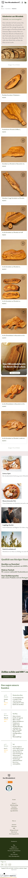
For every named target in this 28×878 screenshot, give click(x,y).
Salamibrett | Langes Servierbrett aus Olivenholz (13, 198)
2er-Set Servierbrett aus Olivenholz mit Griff (12, 232)
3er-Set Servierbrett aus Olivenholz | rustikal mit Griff (13, 438)
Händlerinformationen (14, 849)
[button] (8, 676)
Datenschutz (14, 826)
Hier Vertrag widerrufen (14, 834)
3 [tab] (14, 91)
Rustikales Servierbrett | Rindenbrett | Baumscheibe (11, 95)
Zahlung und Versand (14, 830)
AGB (14, 828)
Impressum (14, 824)
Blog (14, 845)
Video (14, 852)
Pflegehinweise (14, 847)
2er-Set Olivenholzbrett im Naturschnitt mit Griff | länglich (14, 404)
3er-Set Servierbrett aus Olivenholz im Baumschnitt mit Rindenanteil (11, 301)
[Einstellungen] (22, 2)
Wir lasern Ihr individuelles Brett (14, 850)
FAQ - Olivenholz (14, 854)
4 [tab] (16, 91)
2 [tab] (13, 91)
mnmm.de (14, 869)
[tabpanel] (14, 81)
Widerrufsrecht (14, 832)
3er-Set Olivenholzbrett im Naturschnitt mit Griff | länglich (14, 335)
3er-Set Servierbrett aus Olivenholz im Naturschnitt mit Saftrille (11, 267)
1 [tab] (12, 91)
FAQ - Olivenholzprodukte (14, 856)
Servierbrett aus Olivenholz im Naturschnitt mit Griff (13, 164)
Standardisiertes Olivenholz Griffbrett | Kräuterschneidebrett (11, 129)
